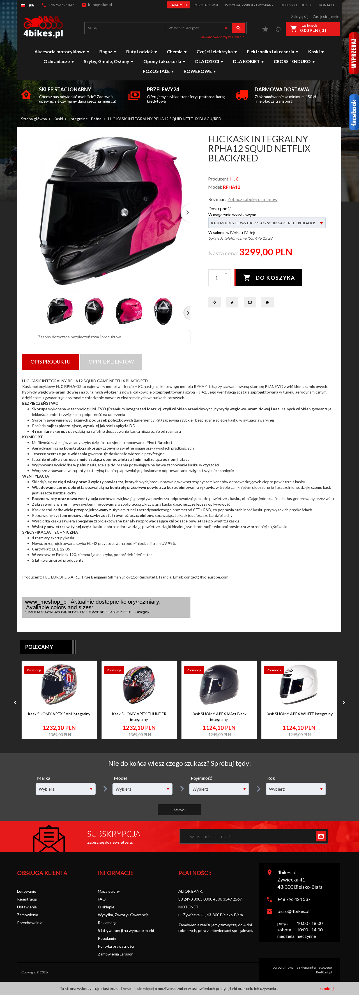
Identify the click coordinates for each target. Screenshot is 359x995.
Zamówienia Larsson (116, 954)
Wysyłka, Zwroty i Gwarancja (123, 914)
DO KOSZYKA (275, 277)
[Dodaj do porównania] (85, 695)
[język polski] (23, 5)
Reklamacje (108, 922)
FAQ (102, 899)
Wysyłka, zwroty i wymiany (249, 5)
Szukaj (180, 809)
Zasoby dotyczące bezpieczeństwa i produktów (79, 336)
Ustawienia (27, 906)
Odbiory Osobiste (296, 5)
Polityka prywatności (116, 946)
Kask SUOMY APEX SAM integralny (59, 713)
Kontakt (327, 5)
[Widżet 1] (354, 112)
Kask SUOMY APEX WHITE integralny (299, 713)
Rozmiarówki (206, 5)
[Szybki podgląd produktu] (85, 670)
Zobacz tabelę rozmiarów (252, 199)
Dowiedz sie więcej (138, 988)
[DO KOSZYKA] (86, 712)
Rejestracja (27, 899)
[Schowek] (265, 30)
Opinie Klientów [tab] (111, 361)
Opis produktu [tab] (50, 361)
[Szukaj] (238, 28)
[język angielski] (31, 5)
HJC (234, 178)
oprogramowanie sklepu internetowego (302, 967)
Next (186, 313)
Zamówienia (27, 914)
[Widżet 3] (354, 53)
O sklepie (106, 906)
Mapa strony (109, 891)
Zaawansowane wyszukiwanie (221, 37)
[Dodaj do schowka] (85, 683)
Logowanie (26, 891)
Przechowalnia (29, 922)
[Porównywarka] (278, 30)
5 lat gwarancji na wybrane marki (126, 930)
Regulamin (107, 938)
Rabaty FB (178, 5)
